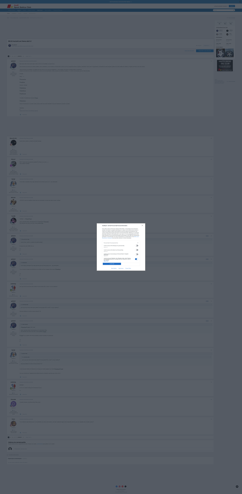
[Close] (143, 226)
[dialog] (121, 247)
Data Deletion (114, 268)
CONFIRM (112, 263)
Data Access (121, 268)
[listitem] (121, 243)
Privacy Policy (128, 268)
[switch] (136, 245)
